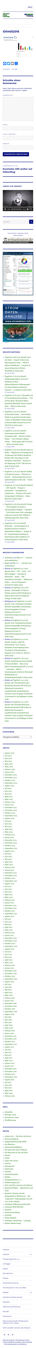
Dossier (7, 1155)
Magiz (7, 563)
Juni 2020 (8, 954)
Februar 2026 (10, 769)
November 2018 (11, 1006)
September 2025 (11, 783)
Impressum (9, 1169)
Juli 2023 (8, 854)
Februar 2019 (10, 998)
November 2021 (11, 908)
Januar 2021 (9, 935)
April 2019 (8, 993)
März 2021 (9, 930)
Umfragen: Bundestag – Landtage (18, 1221)
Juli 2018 (8, 1017)
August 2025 (9, 786)
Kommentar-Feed (12, 1117)
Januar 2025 (9, 805)
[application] (18, 200)
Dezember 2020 (11, 938)
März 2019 (9, 995)
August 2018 (9, 1014)
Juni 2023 (8, 856)
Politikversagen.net (12, 1182)
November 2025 (11, 777)
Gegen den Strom (11, 1161)
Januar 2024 (9, 837)
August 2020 (9, 949)
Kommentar (8, 95)
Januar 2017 (9, 1066)
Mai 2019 (8, 990)
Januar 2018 (9, 1033)
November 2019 (11, 973)
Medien (7, 1177)
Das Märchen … (10, 1144)
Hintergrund (9, 1166)
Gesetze (8, 1163)
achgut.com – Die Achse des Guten (18, 1136)
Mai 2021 (8, 924)
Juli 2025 (8, 788)
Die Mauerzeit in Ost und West (16, 1152)
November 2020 (11, 941)
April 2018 (8, 1025)
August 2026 (9, 753)
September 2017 (11, 1044)
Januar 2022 (9, 903)
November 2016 (11, 1071)
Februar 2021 (10, 933)
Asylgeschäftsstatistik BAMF (15, 1142)
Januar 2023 (9, 870)
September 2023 (11, 848)
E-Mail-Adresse (9, 134)
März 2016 (9, 1093)
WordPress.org (10, 1120)
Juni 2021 (8, 922)
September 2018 (11, 1012)
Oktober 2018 (10, 1009)
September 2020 (11, 946)
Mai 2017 (8, 1055)
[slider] (16, 209)
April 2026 (9, 764)
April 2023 (8, 862)
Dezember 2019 (11, 971)
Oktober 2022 (10, 878)
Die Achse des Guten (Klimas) (16, 1150)
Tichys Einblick (10, 1218)
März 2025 (9, 799)
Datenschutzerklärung (13, 1147)
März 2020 (9, 963)
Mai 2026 (8, 761)
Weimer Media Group (13, 1223)
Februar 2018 (10, 1031)
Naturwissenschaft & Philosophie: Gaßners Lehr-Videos (15, 1322)
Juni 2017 (8, 1052)
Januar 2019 (9, 1001)
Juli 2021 (8, 919)
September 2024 (11, 816)
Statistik (8, 1215)
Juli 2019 (8, 984)
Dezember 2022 (11, 873)
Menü (30, 7)
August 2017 (9, 1047)
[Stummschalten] (28, 209)
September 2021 (11, 914)
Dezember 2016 (11, 1069)
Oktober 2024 (10, 813)
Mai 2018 (8, 1022)
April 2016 (8, 1090)
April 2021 (8, 927)
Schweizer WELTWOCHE (14, 1207)
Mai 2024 (8, 826)
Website (6, 143)
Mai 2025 (8, 794)
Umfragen (7, 1264)
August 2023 (9, 851)
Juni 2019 (8, 987)
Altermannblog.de (12, 1139)
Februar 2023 (10, 867)
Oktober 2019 (10, 976)
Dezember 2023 (11, 840)
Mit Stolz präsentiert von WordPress (16, 1344)
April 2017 (8, 1058)
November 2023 (11, 843)
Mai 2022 (8, 892)
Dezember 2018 (10, 1003)
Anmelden (9, 1112)
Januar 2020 (9, 968)
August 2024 (9, 818)
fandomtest (9, 558)
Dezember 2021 (10, 905)
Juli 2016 (8, 1082)
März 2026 (9, 767)
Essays (7, 1158)
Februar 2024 (10, 835)
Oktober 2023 (10, 846)
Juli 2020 (8, 952)
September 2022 (11, 881)
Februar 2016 (10, 1096)
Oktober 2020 (10, 944)
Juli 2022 (8, 886)
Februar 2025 (10, 802)
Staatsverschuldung (12, 1212)
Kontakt (8, 1172)
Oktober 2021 (10, 911)
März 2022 (9, 897)
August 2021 (9, 916)
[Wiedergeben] (5, 209)
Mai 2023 (8, 859)
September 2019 (11, 979)
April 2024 (9, 829)
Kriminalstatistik (11, 1174)
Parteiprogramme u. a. (13, 1180)
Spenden (8, 1210)
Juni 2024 (8, 824)
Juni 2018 (8, 1020)
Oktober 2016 (10, 1074)
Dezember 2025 (11, 775)
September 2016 (11, 1077)
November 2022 (11, 875)
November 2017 (11, 1039)
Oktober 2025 (10, 780)
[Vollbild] (31, 209)
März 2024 (9, 832)
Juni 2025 (8, 791)
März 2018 (9, 1028)
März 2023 (9, 865)
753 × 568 (14, 69)
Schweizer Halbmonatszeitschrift (17, 1204)
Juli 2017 (8, 1050)
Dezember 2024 (11, 807)
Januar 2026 (9, 772)
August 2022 (9, 884)
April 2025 (9, 797)
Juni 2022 (8, 889)
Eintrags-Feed (10, 1115)
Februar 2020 (10, 965)
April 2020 (9, 960)
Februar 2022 (10, 900)
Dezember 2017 (10, 1036)
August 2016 (9, 1080)
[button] (18, 200)
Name (5, 124)
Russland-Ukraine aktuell (12, 1297)
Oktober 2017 (10, 1041)
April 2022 (9, 895)
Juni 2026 (8, 758)
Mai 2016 (8, 1088)
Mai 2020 (8, 957)
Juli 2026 (8, 756)
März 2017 (8, 1061)
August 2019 (9, 982)
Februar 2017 (9, 1063)
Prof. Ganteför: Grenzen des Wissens (19, 1185)
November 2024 (11, 810)
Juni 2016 (8, 1085)
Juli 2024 (8, 821)
